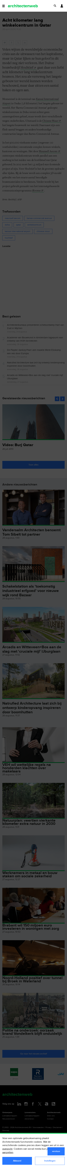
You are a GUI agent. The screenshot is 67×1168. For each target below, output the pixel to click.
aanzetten (7, 1152)
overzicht (7, 1148)
